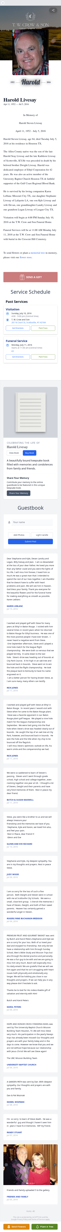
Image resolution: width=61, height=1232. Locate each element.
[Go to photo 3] (30, 1183)
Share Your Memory (18, 493)
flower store (26, 257)
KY (12, 351)
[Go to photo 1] (27, 1183)
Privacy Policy (22, 1219)
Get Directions (18, 328)
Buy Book (29, 452)
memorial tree (37, 252)
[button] (30, 1164)
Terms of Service (38, 1219)
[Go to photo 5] (33, 1183)
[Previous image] (6, 1164)
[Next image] (54, 1164)
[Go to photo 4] (32, 1183)
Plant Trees (43, 328)
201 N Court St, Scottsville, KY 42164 (28, 322)
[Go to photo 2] (28, 1183)
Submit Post (30, 541)
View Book (14, 452)
